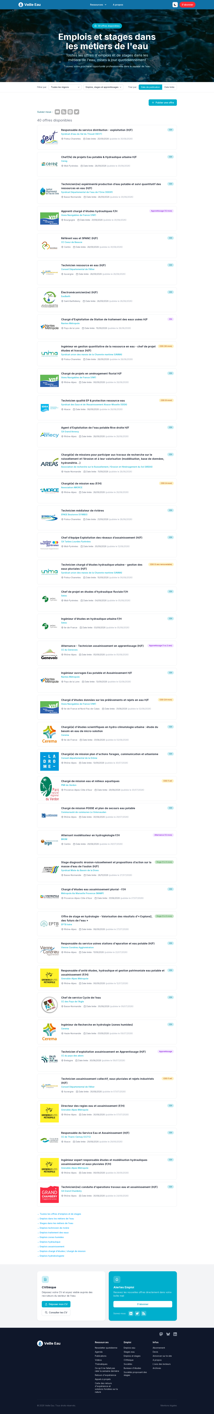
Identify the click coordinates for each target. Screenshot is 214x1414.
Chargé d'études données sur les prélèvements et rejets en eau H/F (105, 699)
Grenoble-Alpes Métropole (74, 978)
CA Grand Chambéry (71, 1191)
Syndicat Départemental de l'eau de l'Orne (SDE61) (87, 192)
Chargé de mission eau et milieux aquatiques (90, 781)
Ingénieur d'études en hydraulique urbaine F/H (91, 618)
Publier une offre (165, 102)
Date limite (169, 87)
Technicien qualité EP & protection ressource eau (93, 400)
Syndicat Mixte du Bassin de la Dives (80, 870)
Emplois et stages (132, 1356)
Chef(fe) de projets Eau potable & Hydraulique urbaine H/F (99, 157)
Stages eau (129, 1352)
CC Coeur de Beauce (71, 242)
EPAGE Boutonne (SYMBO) (74, 514)
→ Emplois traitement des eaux (53, 1232)
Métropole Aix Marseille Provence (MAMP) (82, 893)
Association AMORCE (71, 487)
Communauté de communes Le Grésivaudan (83, 812)
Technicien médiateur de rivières (82, 510)
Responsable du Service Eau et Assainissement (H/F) (95, 1132)
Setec (64, 595)
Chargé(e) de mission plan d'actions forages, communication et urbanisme (109, 754)
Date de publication (150, 87)
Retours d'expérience (105, 1375)
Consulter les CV (58, 1312)
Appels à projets (103, 1379)
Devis (155, 1352)
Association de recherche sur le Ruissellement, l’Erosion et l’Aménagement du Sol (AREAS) (107, 467)
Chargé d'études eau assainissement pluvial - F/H (93, 889)
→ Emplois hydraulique (48, 1242)
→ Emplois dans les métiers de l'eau (55, 1218)
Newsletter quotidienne (106, 1348)
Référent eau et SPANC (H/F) (79, 238)
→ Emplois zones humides (50, 1237)
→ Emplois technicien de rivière (53, 1228)
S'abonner (187, 4)
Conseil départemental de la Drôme (79, 758)
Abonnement (159, 1348)
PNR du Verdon (68, 785)
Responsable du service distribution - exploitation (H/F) (97, 130)
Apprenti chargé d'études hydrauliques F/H (89, 211)
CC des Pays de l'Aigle (72, 1001)
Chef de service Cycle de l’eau (81, 997)
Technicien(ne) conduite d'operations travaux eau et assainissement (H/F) (109, 1187)
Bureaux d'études (132, 1368)
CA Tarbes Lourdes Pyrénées (76, 541)
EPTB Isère (66, 924)
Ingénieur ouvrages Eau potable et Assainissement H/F (96, 672)
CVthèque (128, 1360)
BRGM (64, 839)
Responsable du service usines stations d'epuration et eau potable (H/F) (108, 943)
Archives (157, 1368)
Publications (100, 1356)
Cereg (64, 161)
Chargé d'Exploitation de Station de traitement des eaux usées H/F (104, 319)
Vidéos (98, 1360)
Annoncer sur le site (162, 1356)
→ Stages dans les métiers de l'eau (55, 1223)
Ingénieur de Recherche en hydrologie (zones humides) (97, 1024)
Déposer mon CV (58, 1304)
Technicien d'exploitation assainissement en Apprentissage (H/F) (103, 1051)
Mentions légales (169, 1405)
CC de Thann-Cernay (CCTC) (76, 1137)
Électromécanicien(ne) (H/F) (79, 292)
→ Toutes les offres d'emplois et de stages (59, 1214)
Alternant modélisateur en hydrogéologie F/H (90, 835)
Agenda (98, 1352)
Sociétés (128, 1364)
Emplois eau (129, 1348)
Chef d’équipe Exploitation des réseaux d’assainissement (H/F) (101, 537)
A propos (118, 4)
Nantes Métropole (70, 323)
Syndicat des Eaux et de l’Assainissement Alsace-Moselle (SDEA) (94, 404)
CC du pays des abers (72, 1055)
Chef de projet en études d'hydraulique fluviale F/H (94, 591)
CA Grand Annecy (70, 431)
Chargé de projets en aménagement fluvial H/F (91, 373)
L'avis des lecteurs (162, 1364)
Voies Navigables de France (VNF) (78, 215)
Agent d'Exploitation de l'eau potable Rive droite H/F (95, 427)
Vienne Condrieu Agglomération (77, 947)
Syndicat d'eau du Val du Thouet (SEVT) (81, 134)
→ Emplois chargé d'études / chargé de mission (61, 1251)
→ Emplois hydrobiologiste (50, 1256)
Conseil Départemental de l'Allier (77, 269)
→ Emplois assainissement (50, 1246)
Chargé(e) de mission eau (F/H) (81, 483)
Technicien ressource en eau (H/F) (83, 265)
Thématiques (101, 1364)
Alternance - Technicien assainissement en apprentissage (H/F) (102, 645)
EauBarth (65, 296)
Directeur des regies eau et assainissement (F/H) (93, 1105)
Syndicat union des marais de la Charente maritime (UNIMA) (91, 354)
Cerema (65, 735)
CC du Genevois (69, 650)
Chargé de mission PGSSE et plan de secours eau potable (98, 808)
